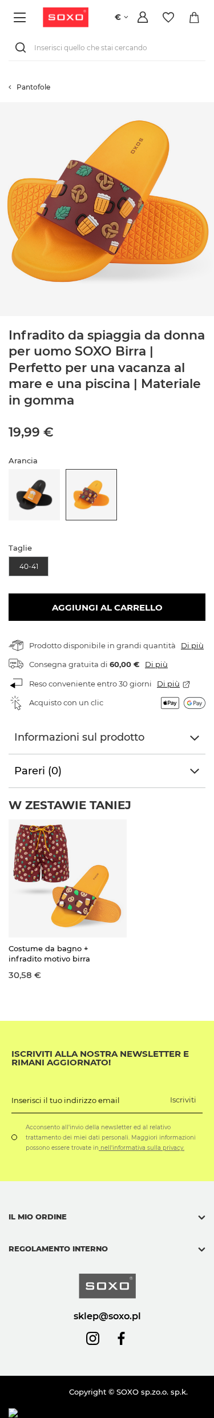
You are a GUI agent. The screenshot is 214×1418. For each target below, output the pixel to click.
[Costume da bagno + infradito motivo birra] (68, 878)
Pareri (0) (38, 771)
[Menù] (21, 17)
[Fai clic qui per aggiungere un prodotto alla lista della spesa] (208, 108)
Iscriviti (183, 1099)
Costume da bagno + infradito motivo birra (49, 953)
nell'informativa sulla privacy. (141, 1148)
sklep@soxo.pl (107, 1316)
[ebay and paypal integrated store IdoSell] (90, 1413)
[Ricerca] (23, 47)
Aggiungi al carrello (107, 607)
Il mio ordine (38, 1216)
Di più (192, 645)
